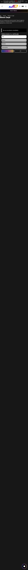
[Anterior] (2, 2)
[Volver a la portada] (0, 15)
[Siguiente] (26, 2)
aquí (21, 20)
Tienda (4, 15)
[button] (23, 6)
